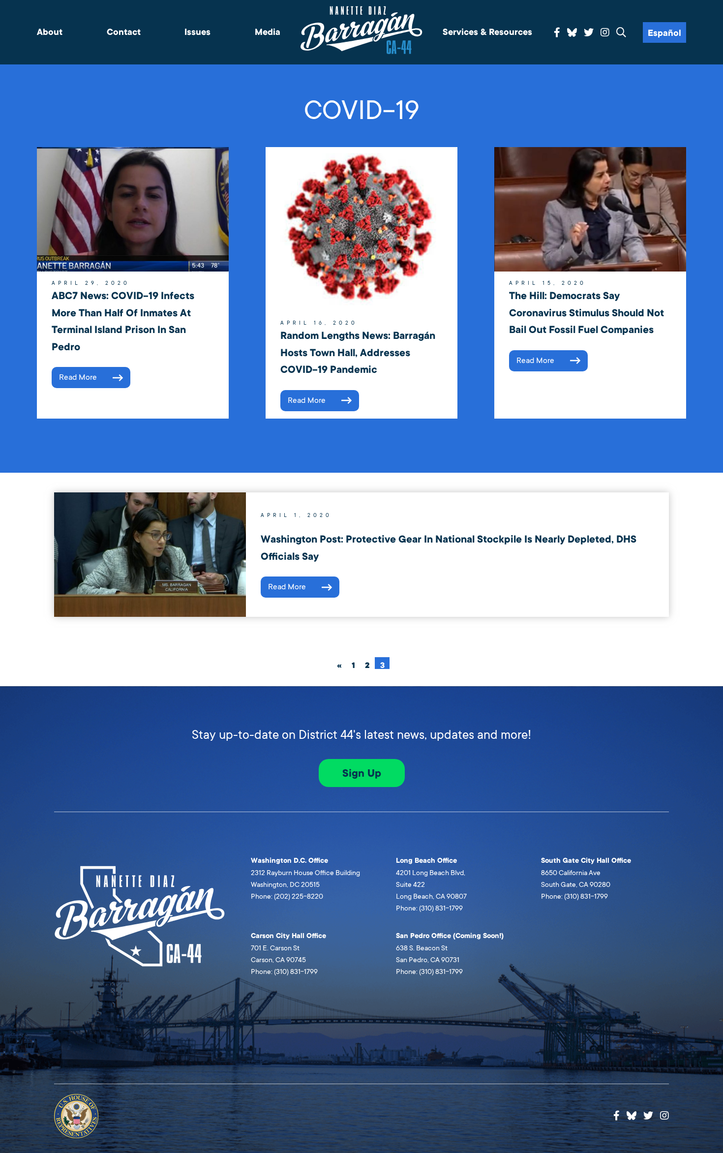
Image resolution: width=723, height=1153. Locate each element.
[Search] (621, 33)
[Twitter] (589, 33)
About (49, 32)
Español (664, 33)
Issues (197, 32)
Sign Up (361, 773)
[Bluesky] (572, 31)
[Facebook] (557, 33)
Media (267, 32)
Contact (124, 32)
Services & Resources (487, 32)
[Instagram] (605, 33)
